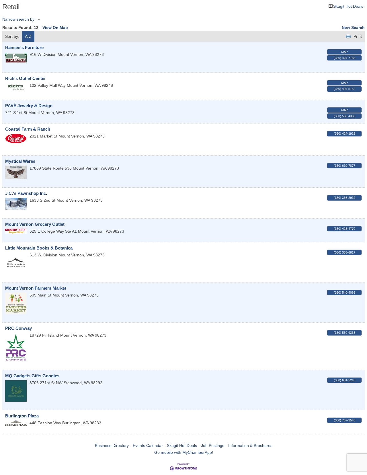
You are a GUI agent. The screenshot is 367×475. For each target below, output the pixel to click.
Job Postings (212, 445)
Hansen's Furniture (24, 47)
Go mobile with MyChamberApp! (183, 452)
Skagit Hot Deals (348, 6)
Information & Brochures (250, 445)
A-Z (28, 36)
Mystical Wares (20, 161)
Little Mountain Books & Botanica (39, 248)
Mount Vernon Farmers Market (35, 288)
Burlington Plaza (22, 415)
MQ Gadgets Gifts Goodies (32, 375)
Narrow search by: (19, 19)
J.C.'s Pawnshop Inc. (26, 193)
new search (353, 27)
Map (344, 52)
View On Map (55, 27)
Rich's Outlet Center (25, 78)
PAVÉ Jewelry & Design (28, 105)
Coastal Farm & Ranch (27, 129)
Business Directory (112, 445)
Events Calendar (148, 445)
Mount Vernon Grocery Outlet (35, 224)
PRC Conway (18, 328)
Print (358, 36)
